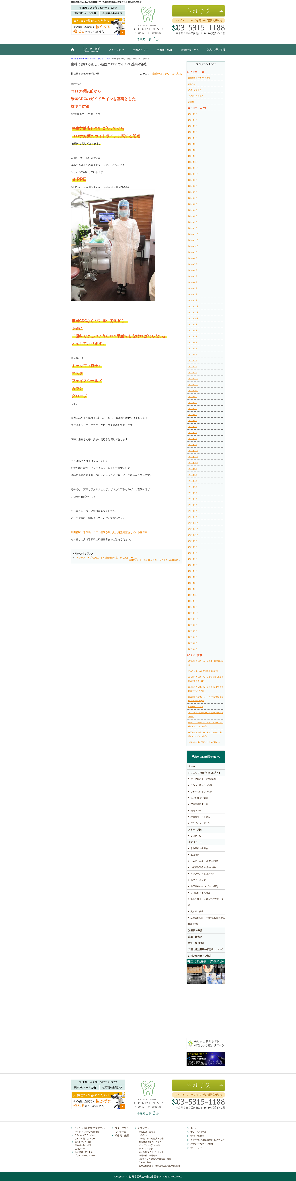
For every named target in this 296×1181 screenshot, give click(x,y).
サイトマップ (197, 1147)
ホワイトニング (198, 880)
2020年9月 (192, 541)
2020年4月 (192, 571)
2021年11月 (193, 457)
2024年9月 (192, 252)
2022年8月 (192, 403)
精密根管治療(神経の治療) (203, 867)
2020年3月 (192, 577)
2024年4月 (192, 282)
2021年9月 (192, 469)
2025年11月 (193, 168)
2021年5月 (192, 493)
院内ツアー (196, 810)
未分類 (191, 102)
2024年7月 (192, 264)
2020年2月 (192, 583)
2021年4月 (192, 499)
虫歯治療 (195, 854)
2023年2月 (192, 366)
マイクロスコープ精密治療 (203, 779)
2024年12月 (193, 234)
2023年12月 (193, 306)
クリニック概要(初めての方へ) (91, 51)
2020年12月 (193, 523)
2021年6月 (192, 487)
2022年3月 (192, 433)
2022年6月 (192, 415)
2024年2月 (192, 294)
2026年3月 (192, 144)
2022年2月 (192, 439)
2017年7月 (192, 631)
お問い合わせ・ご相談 (199, 955)
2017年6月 (192, 637)
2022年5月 (192, 421)
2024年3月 (192, 288)
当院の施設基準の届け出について (205, 949)
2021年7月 (192, 481)
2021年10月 (193, 463)
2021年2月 (192, 511)
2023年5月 (192, 348)
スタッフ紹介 (118, 51)
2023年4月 (192, 354)
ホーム (74, 51)
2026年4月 (192, 138)
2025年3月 (192, 216)
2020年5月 (192, 565)
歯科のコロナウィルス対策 (167, 73)
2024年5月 (192, 276)
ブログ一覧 (196, 836)
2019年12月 (193, 595)
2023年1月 (192, 372)
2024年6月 (192, 270)
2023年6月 (192, 342)
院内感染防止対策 (199, 804)
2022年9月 (192, 397)
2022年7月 (192, 409)
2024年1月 (192, 300)
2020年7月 (192, 553)
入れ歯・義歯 (197, 911)
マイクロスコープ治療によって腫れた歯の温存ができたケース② (105, 557)
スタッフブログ (194, 90)
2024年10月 (193, 246)
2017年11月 (193, 613)
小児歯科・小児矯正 (200, 892)
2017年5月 (192, 643)
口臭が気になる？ (195, 707)
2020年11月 (193, 529)
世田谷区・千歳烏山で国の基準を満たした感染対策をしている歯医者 (109, 532)
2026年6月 (192, 126)
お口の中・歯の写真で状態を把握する (204, 742)
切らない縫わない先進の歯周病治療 (203, 671)
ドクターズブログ (195, 96)
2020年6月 (192, 559)
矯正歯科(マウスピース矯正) (204, 886)
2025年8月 (192, 186)
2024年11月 (193, 240)
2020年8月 (192, 547)
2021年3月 (192, 505)
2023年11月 (193, 312)
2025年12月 (193, 162)
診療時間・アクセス (200, 817)
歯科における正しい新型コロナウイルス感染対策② (153, 560)
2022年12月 (193, 378)
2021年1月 (192, 517)
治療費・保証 (165, 51)
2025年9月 (192, 180)
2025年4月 (192, 210)
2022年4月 (192, 427)
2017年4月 (192, 649)
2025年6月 (192, 198)
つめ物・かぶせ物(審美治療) (204, 861)
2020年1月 (192, 589)
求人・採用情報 (213, 51)
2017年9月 (192, 625)
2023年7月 (192, 336)
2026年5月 (192, 132)
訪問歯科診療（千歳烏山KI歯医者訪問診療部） (206, 921)
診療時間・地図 (189, 51)
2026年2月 (192, 150)
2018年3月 (192, 607)
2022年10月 (193, 391)
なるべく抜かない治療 (201, 785)
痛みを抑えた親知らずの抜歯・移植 (205, 902)
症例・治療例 (195, 936)
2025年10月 (193, 174)
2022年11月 (193, 384)
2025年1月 (192, 228)
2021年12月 (193, 451)
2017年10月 (193, 619)
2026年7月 (192, 120)
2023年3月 (192, 360)
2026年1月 (192, 156)
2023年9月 (192, 324)
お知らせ (192, 84)
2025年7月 (192, 192)
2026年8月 (192, 114)
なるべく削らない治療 (201, 791)
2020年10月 (193, 535)
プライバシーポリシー (201, 823)
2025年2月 (192, 222)
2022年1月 (192, 445)
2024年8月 (192, 258)
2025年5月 (192, 204)
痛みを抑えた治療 (199, 798)
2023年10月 (193, 318)
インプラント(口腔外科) (202, 873)
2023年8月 (192, 330)
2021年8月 (192, 475)
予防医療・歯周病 (199, 848)
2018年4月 (192, 601)
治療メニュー (141, 51)
